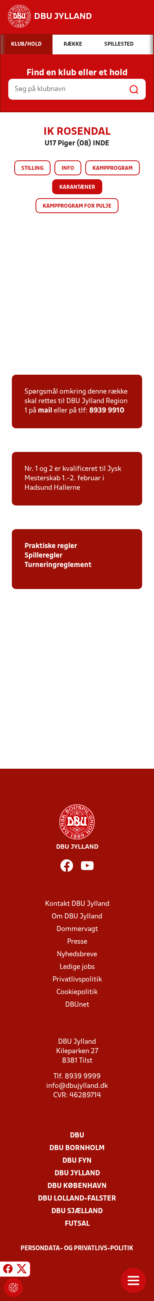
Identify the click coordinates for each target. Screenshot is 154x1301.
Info (68, 168)
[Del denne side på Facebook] (8, 1270)
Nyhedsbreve (77, 954)
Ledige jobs (77, 967)
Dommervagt (77, 929)
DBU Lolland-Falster (77, 1198)
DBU (77, 1135)
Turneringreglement (58, 565)
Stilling (32, 168)
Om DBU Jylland (77, 916)
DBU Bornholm (77, 1148)
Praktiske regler (50, 546)
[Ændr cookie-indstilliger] (13, 1287)
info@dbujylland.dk (77, 1086)
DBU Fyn (77, 1161)
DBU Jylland (77, 1173)
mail (45, 410)
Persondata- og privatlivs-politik (77, 1248)
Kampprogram (112, 168)
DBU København (77, 1186)
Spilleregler (43, 555)
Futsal (77, 1224)
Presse (77, 942)
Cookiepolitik (77, 992)
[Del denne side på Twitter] (22, 1270)
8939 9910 (106, 410)
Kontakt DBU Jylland (77, 904)
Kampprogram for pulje (77, 206)
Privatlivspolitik (77, 979)
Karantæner (77, 187)
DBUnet (77, 1005)
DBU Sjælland (77, 1211)
